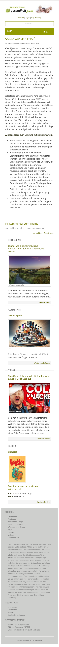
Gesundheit (12, 516)
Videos (11, 535)
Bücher (11, 532)
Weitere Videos (44, 439)
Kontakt (21, 18)
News (10, 530)
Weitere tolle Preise (42, 363)
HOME (9, 31)
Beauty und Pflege (15, 522)
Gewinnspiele (15, 315)
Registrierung (36, 18)
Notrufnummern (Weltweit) (18, 624)
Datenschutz (13, 610)
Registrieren (49, 233)
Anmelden (37, 233)
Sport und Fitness (15, 524)
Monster (12, 452)
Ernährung (12, 519)
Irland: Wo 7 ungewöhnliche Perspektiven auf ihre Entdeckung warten (26, 249)
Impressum (12, 607)
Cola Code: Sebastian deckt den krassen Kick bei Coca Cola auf (28, 377)
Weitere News (44, 302)
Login (27, 18)
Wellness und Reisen (16, 527)
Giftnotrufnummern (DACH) (19, 627)
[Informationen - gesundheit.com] (29, 9)
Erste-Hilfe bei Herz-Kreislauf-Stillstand (24, 630)
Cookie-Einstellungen (16, 615)
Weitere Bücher (43, 502)
